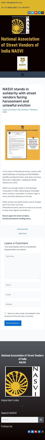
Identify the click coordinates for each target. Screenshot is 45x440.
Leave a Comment (10, 110)
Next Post (22, 233)
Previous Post (22, 229)
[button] (22, 74)
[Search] (41, 420)
